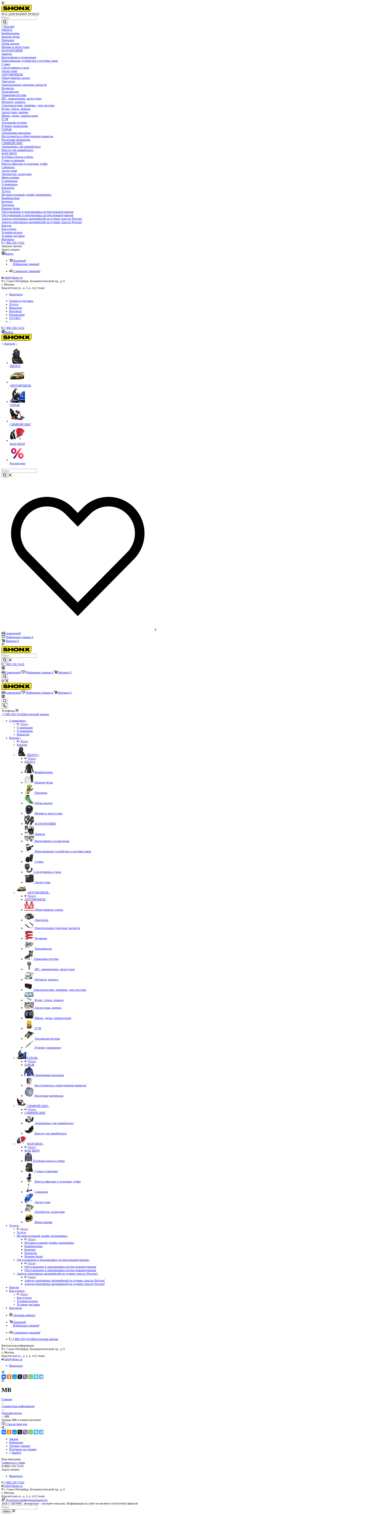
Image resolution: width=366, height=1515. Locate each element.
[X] (20, 1376)
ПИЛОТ (29, 762)
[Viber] (25, 1376)
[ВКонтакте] (4, 1376)
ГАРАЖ (29, 1064)
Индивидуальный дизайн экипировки (49, 1242)
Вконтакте (16, 294)
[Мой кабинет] (3, 668)
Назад (24, 724)
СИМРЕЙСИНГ (35, 1112)
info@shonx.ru (13, 277)
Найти (6, 1511)
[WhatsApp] (30, 1376)
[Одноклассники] (9, 1376)
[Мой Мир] (14, 1376)
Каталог (22, 744)
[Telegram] (41, 1376)
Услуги (21, 1232)
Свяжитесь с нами (13, 1462)
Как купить (24, 1297)
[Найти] (5, 22)
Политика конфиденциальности (26, 1500)
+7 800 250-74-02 (13, 242)
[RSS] (3, 1380)
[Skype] (36, 1376)
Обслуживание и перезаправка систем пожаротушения (60, 1266)
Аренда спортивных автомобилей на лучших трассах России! (64, 1280)
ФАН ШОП (32, 1150)
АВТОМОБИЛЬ (35, 899)
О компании (25, 727)
